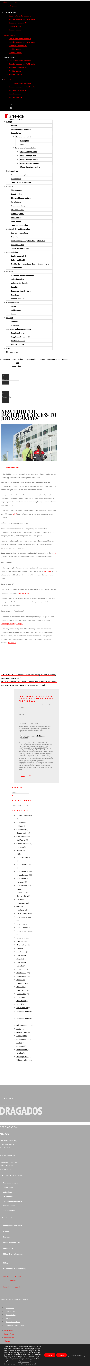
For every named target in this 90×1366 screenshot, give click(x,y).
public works (21, 993)
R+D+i (19, 1004)
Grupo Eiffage (21, 944)
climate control (22, 833)
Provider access (15, 26)
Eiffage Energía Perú (28, 155)
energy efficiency (23, 938)
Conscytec (24, 140)
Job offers (15, 295)
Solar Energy (16, 217)
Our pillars (15, 236)
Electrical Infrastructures (21, 182)
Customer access (18, 340)
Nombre (21, 714)
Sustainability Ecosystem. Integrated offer (28, 240)
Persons (9, 271)
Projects (9, 186)
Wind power (16, 221)
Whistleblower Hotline (13, 1322)
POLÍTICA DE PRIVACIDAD (28, 723)
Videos (13, 313)
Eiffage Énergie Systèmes (13, 1254)
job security (20, 969)
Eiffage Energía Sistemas (21, 129)
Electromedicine (17, 209)
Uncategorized (22, 1056)
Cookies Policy (10, 1315)
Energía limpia (22, 927)
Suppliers (20, 1046)
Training (19, 1053)
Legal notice (10, 1308)
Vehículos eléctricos (24, 1060)
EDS (8, 348)
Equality (14, 287)
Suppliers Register (18, 333)
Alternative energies (24, 815)
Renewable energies (19, 174)
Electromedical (12, 352)
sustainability (21, 1049)
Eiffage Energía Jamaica (29, 163)
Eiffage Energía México (29, 159)
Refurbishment (22, 1007)
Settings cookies (76, 1355)
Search (6, 375)
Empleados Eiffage (23, 917)
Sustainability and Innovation (18, 229)
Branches (15, 325)
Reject (62, 1355)
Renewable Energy (18, 205)
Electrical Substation (19, 225)
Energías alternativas (24, 931)
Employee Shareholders (21, 291)
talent (15, 514)
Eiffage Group (21, 885)
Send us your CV (17, 298)
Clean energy (21, 829)
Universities (12, 643)
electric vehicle (22, 896)
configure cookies (23, 1362)
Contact (9, 317)
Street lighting (21, 1035)
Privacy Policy (10, 1311)
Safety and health (18, 260)
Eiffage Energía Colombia (30, 167)
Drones (19, 850)
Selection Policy (17, 279)
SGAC (18, 1028)
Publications (16, 310)
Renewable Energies (24, 1011)
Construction (16, 194)
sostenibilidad (21, 1032)
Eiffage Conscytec (23, 857)
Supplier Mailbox (15, 29)
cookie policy (23, 1364)
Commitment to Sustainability (14, 1268)
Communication (12, 302)
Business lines (12, 171)
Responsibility (12, 252)
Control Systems (17, 213)
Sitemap (8, 1318)
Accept (50, 1355)
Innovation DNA (17, 244)
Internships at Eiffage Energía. (12, 623)
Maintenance (16, 190)
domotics (20, 847)
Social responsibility (19, 256)
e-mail (21, 707)
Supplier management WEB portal (22, 19)
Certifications (16, 267)
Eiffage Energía (22, 871)
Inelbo (22, 144)
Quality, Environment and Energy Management (30, 264)
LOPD (53, 553)
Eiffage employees (23, 864)
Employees (20, 924)
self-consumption (23, 1025)
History (6, 1231)
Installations (16, 178)
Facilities (19, 941)
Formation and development (22, 275)
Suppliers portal (17, 344)
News (13, 306)
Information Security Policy (15, 1325)
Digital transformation (20, 248)
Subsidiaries (16, 133)
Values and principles (19, 283)
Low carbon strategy (19, 233)
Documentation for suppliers (20, 16)
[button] (5, 372)
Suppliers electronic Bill (18, 23)
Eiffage (9, 121)
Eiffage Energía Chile (28, 151)
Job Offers (47, 571)
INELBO (19, 948)
